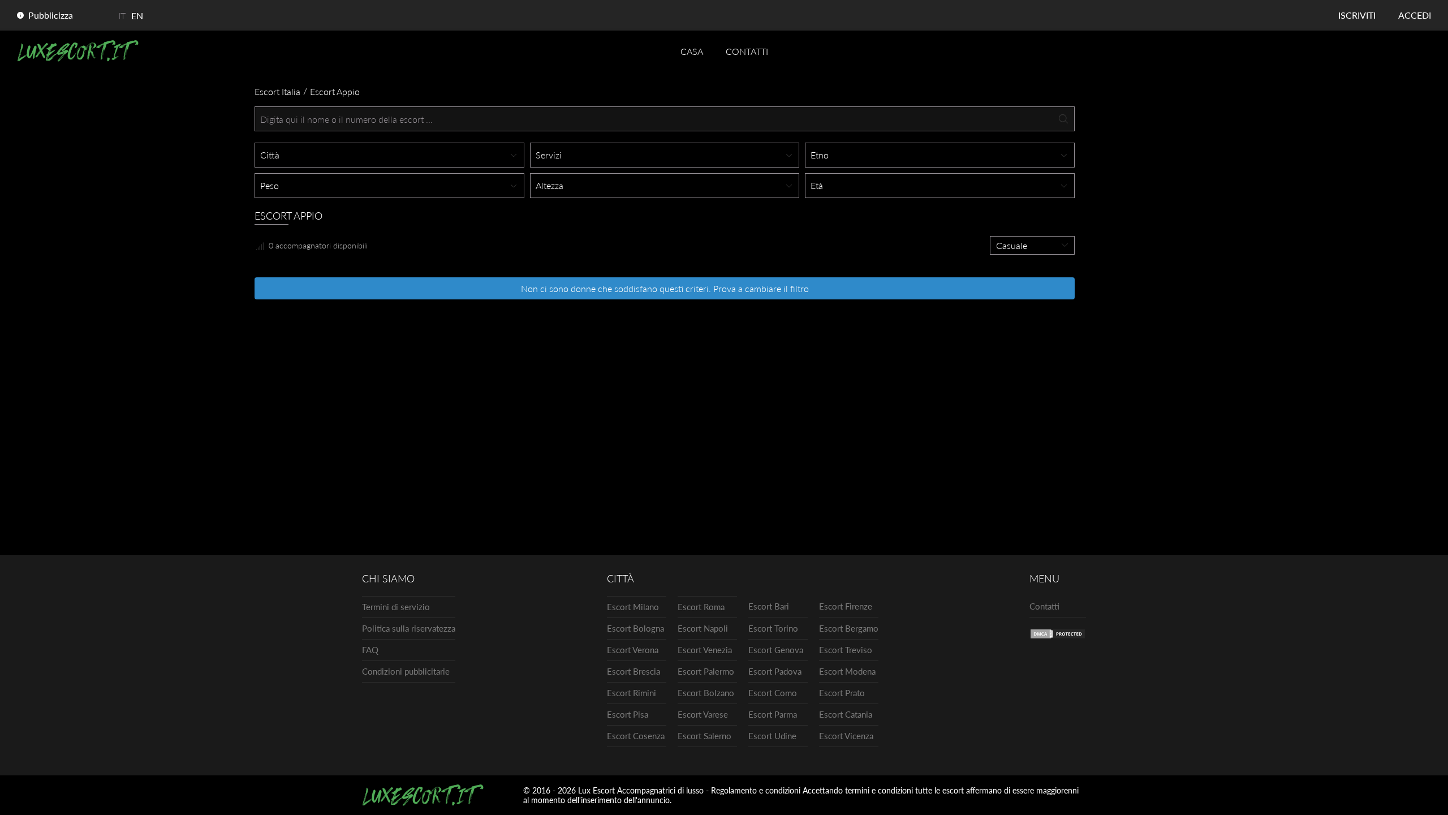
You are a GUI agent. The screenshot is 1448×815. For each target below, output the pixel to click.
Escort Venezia (705, 650)
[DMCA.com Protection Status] (1057, 635)
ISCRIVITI (1357, 15)
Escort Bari (768, 606)
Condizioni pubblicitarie (406, 671)
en (137, 15)
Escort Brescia (633, 671)
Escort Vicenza (846, 736)
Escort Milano (633, 607)
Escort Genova (775, 650)
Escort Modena (847, 671)
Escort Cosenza (636, 736)
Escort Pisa (627, 714)
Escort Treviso (845, 650)
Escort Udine (772, 736)
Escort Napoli (703, 628)
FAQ (370, 650)
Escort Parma (772, 714)
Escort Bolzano (706, 693)
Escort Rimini (631, 693)
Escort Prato (842, 693)
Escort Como (772, 693)
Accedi (1414, 15)
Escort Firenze (845, 606)
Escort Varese (703, 714)
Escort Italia (277, 91)
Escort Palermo (706, 671)
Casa (691, 51)
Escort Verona (632, 650)
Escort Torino (773, 628)
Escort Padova (774, 671)
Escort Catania (845, 714)
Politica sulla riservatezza (408, 628)
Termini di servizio (396, 607)
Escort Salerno (704, 736)
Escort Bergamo (848, 628)
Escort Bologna (635, 628)
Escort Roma (701, 607)
